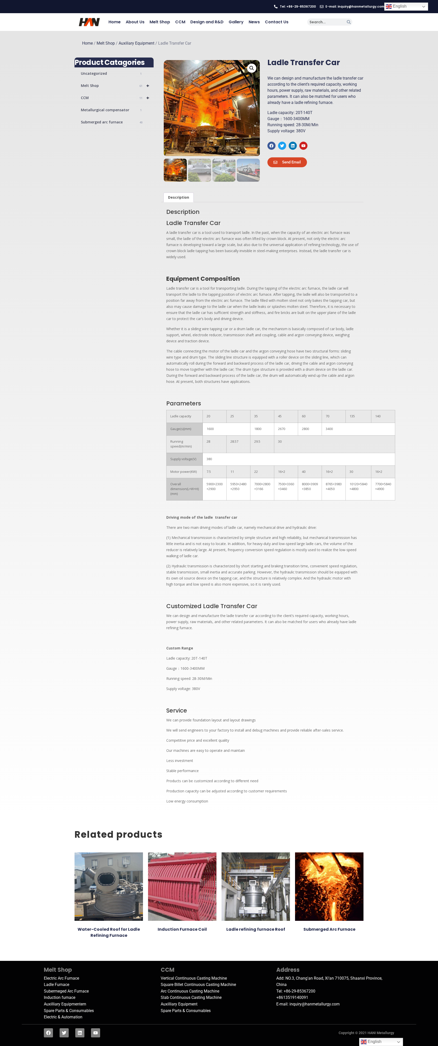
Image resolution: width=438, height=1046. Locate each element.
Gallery (236, 22)
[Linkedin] (293, 146)
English (399, 6)
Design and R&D (207, 22)
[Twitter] (282, 146)
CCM (180, 22)
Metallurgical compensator (111, 109)
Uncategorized (111, 73)
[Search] (348, 22)
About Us (135, 22)
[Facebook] (271, 146)
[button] (251, 68)
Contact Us (276, 22)
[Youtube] (303, 146)
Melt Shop (160, 22)
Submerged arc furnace (111, 122)
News (254, 22)
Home (114, 22)
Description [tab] (178, 197)
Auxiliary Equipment (136, 43)
